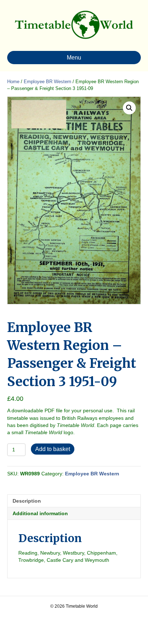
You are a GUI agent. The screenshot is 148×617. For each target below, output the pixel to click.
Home (13, 81)
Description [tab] (27, 501)
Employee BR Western (47, 81)
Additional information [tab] (40, 513)
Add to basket (52, 449)
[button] (129, 107)
